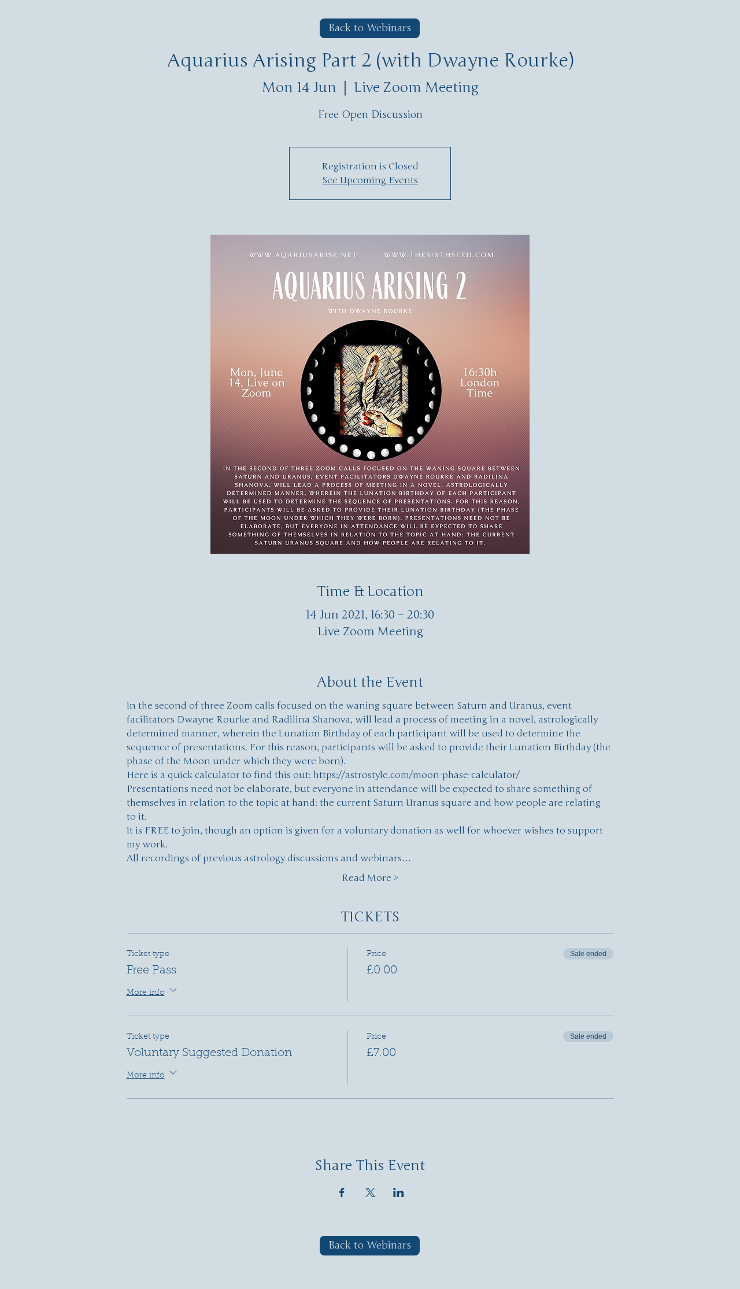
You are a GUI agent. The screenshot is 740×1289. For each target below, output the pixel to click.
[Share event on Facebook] (341, 1192)
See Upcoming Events (370, 180)
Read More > (370, 878)
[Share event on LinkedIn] (398, 1192)
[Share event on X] (370, 1192)
